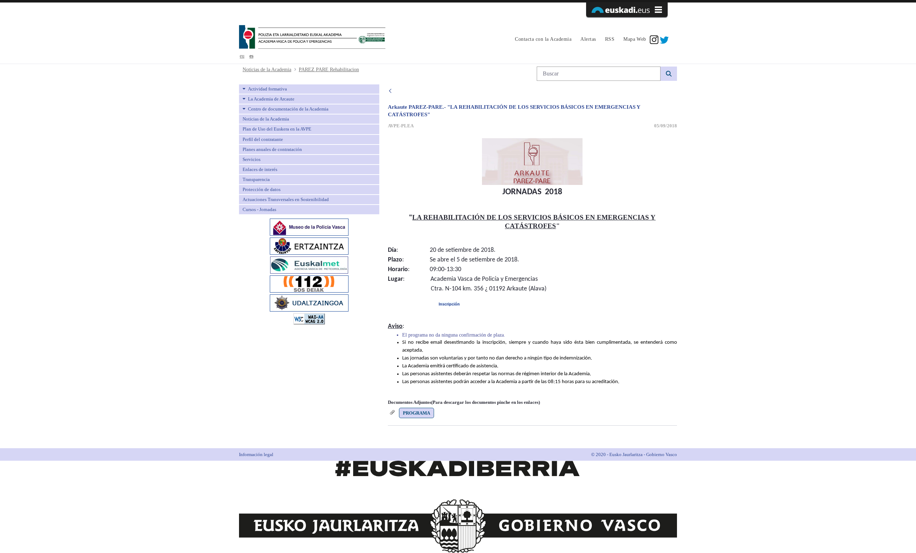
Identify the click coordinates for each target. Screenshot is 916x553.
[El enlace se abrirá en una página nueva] (309, 227)
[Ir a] (312, 37)
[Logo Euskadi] (627, 9)
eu (242, 56)
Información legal (256, 454)
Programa (416, 413)
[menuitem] (542, 39)
